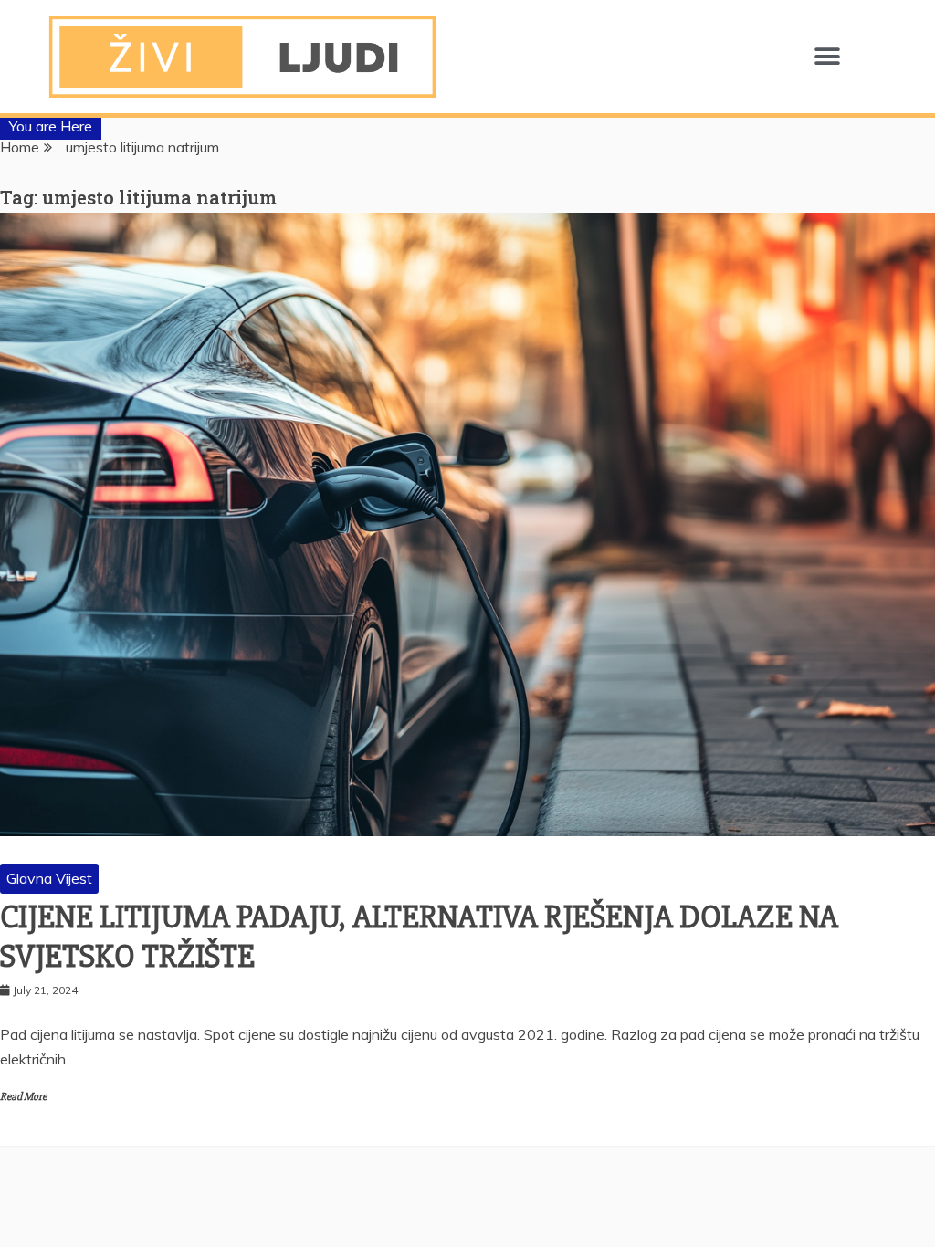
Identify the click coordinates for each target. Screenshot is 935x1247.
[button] (827, 57)
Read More (23, 1097)
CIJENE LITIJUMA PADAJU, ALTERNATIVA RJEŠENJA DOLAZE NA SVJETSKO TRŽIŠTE (419, 937)
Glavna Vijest (49, 878)
